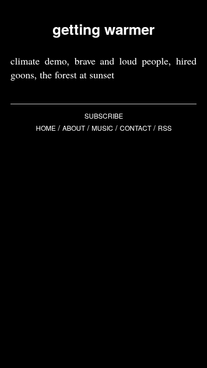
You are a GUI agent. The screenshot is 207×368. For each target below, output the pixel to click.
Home (46, 127)
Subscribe (103, 115)
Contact (135, 127)
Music (102, 127)
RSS (165, 127)
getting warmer (103, 29)
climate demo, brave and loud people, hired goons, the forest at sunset (103, 67)
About (73, 127)
